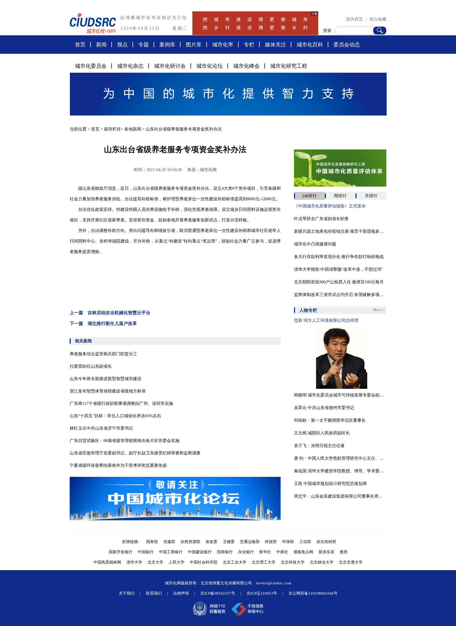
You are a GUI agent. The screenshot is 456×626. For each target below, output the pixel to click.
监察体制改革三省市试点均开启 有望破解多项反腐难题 (340, 294)
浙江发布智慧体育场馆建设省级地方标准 (108, 391)
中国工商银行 (171, 552)
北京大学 (155, 562)
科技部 (271, 542)
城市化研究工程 (288, 66)
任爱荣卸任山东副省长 (91, 366)
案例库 (167, 44)
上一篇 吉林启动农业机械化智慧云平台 (110, 312)
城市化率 (222, 44)
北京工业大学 (234, 562)
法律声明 (181, 593)
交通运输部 (250, 542)
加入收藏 (377, 19)
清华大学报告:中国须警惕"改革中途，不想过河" (338, 269)
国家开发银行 (120, 552)
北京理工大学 (264, 562)
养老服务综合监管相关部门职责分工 (103, 354)
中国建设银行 (200, 552)
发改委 (211, 542)
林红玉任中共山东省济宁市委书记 (101, 428)
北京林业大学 (322, 562)
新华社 (265, 552)
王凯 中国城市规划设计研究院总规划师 (330, 483)
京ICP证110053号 (261, 593)
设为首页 (354, 19)
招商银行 (225, 552)
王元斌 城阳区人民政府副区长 (322, 433)
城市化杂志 (130, 66)
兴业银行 (246, 552)
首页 (80, 44)
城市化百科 (310, 44)
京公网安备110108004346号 (313, 593)
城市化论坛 (209, 66)
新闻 (101, 44)
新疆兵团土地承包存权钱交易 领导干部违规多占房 (340, 231)
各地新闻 (132, 129)
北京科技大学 (293, 562)
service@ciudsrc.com (273, 583)
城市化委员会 (91, 66)
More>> (379, 310)
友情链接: (131, 542)
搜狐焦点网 (303, 552)
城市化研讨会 (170, 66)
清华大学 (134, 562)
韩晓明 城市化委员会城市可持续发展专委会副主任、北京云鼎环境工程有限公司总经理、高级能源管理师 (340, 395)
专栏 (249, 44)
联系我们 (154, 593)
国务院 (152, 542)
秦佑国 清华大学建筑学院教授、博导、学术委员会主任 (340, 471)
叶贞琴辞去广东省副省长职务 (321, 218)
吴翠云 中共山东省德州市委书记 (324, 407)
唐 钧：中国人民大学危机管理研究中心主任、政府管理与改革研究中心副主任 (340, 458)
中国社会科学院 (203, 562)
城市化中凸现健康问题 (315, 244)
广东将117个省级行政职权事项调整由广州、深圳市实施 (121, 403)
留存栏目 (112, 129)
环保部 (288, 542)
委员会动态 (347, 44)
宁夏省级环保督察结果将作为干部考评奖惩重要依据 (118, 465)
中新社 (282, 552)
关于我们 (127, 593)
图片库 (194, 44)
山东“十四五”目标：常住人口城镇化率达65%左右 (115, 416)
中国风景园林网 (107, 562)
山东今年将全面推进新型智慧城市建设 (105, 378)
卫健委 (229, 542)
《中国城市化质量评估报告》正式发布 (330, 206)
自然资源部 (190, 542)
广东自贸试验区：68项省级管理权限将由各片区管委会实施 (124, 440)
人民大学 (176, 562)
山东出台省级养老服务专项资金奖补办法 (184, 129)
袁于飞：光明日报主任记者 (319, 445)
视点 (122, 44)
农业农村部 (326, 542)
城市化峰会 (246, 66)
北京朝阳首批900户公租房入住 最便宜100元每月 (339, 282)
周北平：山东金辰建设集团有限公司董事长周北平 (340, 496)
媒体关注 (275, 44)
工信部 (305, 542)
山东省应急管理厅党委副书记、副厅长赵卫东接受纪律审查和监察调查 (135, 453)
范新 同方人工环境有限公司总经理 (326, 320)
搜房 (344, 552)
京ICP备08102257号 (217, 593)
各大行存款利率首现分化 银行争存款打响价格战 (339, 256)
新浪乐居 (326, 552)
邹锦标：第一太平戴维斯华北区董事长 (330, 420)
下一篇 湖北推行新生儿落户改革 (103, 323)
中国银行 (146, 552)
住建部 (169, 542)
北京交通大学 (351, 562)
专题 (143, 44)
